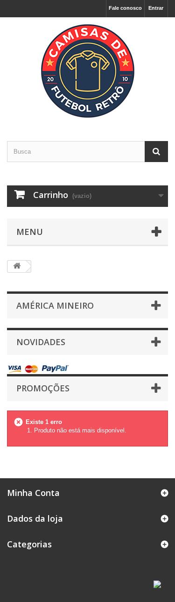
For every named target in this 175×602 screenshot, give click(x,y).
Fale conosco (125, 8)
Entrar (155, 8)
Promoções (43, 388)
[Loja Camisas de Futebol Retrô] (87, 71)
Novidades (40, 341)
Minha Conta (33, 492)
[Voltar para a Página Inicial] (17, 266)
